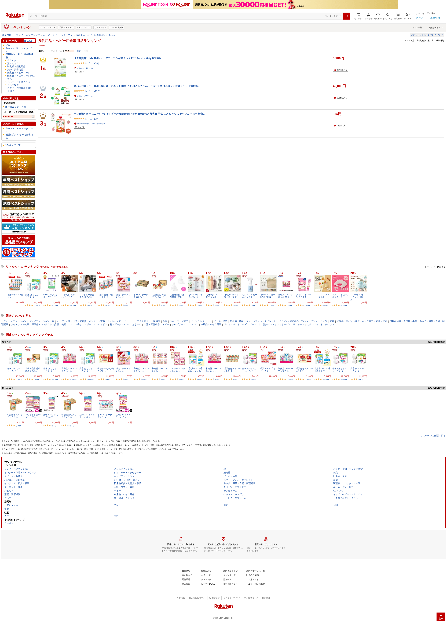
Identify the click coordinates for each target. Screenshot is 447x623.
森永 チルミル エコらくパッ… (358, 369)
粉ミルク (11, 60)
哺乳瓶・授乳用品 (16, 66)
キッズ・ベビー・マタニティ (57, 35)
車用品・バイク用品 (211, 324)
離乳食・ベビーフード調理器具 (21, 77)
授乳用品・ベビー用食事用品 (90, 35)
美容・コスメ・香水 (71, 324)
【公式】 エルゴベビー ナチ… (69, 295)
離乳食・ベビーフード (18, 72)
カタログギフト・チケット (320, 324)
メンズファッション (39, 321)
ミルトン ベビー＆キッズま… (249, 295)
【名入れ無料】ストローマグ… (231, 295)
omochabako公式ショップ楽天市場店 (91, 124)
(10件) (307, 305)
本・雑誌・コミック (269, 324)
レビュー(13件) (92, 91)
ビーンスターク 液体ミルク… (141, 295)
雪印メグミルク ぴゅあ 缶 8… (285, 295)
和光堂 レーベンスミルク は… (69, 369)
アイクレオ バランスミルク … (303, 295)
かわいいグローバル (85, 68)
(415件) (73, 305)
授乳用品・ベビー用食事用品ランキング (69, 41)
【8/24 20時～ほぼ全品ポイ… (195, 295)
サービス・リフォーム (293, 324)
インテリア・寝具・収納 (374, 321)
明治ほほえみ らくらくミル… (14, 415)
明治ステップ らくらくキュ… (123, 295)
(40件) (108, 379)
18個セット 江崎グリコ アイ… (33, 415)
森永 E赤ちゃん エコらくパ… (249, 369)
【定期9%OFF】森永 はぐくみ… (195, 369)
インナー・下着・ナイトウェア (105, 321)
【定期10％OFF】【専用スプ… (322, 369)
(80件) (163, 305)
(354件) (344, 379)
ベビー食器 (13, 84)
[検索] (346, 16)
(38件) (181, 305)
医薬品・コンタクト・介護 (45, 324)
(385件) (326, 379)
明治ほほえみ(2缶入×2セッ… (105, 369)
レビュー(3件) (92, 63)
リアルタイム (100, 27)
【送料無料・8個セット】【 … (15, 295)
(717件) (55, 305)
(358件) (181, 379)
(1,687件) (73, 379)
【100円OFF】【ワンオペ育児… (357, 297)
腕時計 (156, 321)
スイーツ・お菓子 (179, 321)
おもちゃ (136, 324)
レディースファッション (13, 321)
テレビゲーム (178, 324)
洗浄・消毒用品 (15, 69)
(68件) (163, 379)
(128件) (271, 305)
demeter (112, 35)
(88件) (253, 379)
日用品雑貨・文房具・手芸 (403, 321)
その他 (10, 91)
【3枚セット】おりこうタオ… (214, 295)
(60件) (217, 379)
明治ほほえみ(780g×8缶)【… (232, 369)
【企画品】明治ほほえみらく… (159, 295)
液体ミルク (13, 63)
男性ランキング (66, 27)
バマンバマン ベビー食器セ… (321, 295)
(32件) (18, 426)
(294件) (91, 379)
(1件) (108, 305)
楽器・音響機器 (152, 324)
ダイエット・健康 (20, 324)
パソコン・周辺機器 (288, 321)
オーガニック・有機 (15, 106)
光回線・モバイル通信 (348, 321)
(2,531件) (37, 305)
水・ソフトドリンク (201, 321)
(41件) (289, 305)
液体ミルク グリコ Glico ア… (50, 415)
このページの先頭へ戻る (432, 435)
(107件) (199, 305)
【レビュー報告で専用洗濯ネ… (86, 295)
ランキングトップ (47, 27)
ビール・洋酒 (220, 321)
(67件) (235, 379)
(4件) (72, 426)
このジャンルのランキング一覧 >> (427, 35)
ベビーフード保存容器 (18, 82)
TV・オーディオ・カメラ (314, 321)
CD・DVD (193, 324)
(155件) (289, 379)
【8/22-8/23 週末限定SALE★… (267, 295)
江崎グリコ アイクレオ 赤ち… (87, 415)
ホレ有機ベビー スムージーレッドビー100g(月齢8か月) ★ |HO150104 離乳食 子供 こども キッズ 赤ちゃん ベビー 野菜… (140, 113)
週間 (78, 51)
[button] (368, 16)
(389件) (235, 305)
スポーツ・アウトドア (96, 324)
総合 (8, 45)
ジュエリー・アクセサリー (137, 321)
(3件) (126, 305)
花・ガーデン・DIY (120, 324)
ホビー (165, 324)
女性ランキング (83, 27)
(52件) (90, 305)
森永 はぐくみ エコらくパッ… (33, 295)
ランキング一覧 (13, 145)
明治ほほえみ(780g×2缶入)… (304, 369)
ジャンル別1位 (116, 27)
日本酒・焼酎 (237, 321)
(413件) (55, 379)
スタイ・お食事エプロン (19, 88)
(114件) (307, 379)
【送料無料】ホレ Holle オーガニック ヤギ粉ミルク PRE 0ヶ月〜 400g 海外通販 (117, 58)
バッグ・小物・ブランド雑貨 (71, 321)
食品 (165, 321)
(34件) (325, 305)
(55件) (217, 305)
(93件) (144, 379)
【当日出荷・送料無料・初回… (177, 295)
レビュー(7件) (92, 119)
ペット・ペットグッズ (235, 324)
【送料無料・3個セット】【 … (105, 295)
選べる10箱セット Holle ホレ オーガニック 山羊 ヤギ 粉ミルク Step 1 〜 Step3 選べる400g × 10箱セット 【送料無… (137, 86)
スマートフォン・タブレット (261, 321)
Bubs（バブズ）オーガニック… (50, 295)
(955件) (199, 379)
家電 (332, 321)
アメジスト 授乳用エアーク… (339, 295)
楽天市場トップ (10, 35)
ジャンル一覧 (416, 27)
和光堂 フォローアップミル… (285, 369)
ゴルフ (252, 324)
